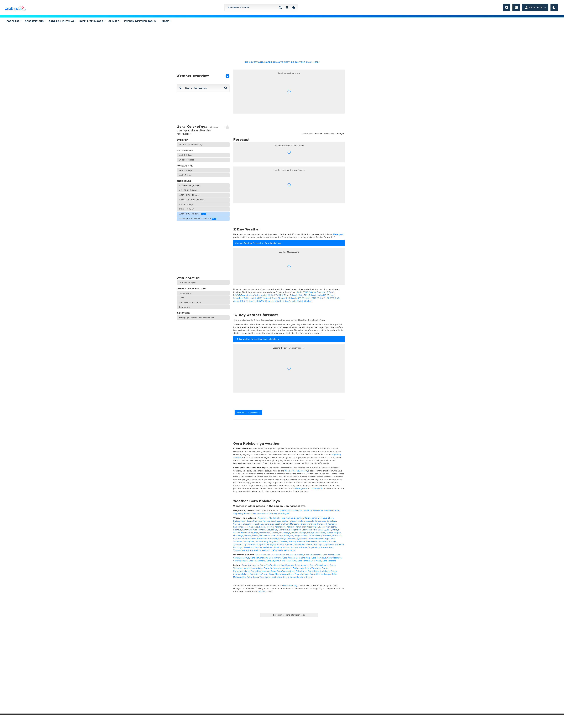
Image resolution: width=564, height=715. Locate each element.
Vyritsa (257, 550)
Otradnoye (238, 535)
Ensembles (184, 181)
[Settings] (506, 7)
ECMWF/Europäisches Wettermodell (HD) (253, 295)
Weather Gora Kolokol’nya (191, 144)
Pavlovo (263, 535)
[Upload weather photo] (516, 7)
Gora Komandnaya (259, 558)
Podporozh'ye (301, 535)
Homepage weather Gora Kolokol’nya (196, 317)
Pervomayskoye (275, 535)
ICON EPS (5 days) (188, 190)
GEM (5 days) (318, 298)
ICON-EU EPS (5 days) (190, 185)
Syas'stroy (264, 544)
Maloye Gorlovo (331, 510)
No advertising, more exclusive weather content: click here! (282, 62)
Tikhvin (280, 544)
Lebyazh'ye (272, 530)
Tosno (309, 544)
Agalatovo (263, 518)
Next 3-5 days (185, 155)
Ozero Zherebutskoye (320, 574)
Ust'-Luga (237, 547)
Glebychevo (248, 524)
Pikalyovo (288, 535)
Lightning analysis (187, 282)
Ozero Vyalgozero (250, 565)
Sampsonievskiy (316, 538)
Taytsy (273, 544)
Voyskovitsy (314, 547)
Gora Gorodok (296, 554)
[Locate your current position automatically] (286, 7)
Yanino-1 (266, 550)
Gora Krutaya (275, 558)
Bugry (249, 521)
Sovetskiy (323, 541)
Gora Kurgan (289, 558)
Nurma (330, 532)
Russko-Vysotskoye (277, 538)
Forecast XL (185, 166)
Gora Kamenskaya (331, 554)
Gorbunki (259, 524)
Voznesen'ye (327, 547)
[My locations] (293, 7)
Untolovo (339, 544)
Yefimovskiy (277, 550)
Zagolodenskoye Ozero (301, 577)
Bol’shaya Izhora (326, 518)
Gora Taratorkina (288, 561)
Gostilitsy (307, 510)
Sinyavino (273, 541)
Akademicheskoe (277, 518)
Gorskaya (269, 524)
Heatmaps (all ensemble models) (197, 218)
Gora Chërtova (263, 554)
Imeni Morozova (291, 524)
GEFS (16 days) (186, 204)
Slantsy (292, 541)
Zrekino (283, 510)
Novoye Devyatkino (316, 532)
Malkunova (272, 513)
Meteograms (185, 150)
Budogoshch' (239, 521)
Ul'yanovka (329, 544)
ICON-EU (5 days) (307, 295)
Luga (320, 530)
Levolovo (261, 513)
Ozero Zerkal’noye (258, 574)
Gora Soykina (273, 561)
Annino (289, 518)
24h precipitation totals (190, 302)
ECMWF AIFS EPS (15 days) (192, 199)
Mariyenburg (247, 532)
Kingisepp (253, 527)
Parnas (247, 535)
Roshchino (262, 538)
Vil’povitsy (238, 513)
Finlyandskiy (294, 521)
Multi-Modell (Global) (302, 301)
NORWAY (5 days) (265, 301)
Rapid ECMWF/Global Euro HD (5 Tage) (315, 292)
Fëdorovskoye (318, 521)
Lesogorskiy (295, 530)
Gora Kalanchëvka (313, 554)
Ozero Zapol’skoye (279, 571)
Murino (275, 532)
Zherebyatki (283, 513)
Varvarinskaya (295, 510)
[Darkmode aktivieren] (554, 7)
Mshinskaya (264, 532)
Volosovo (303, 547)
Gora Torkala (304, 561)
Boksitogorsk (310, 518)
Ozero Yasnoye (301, 565)
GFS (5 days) (304, 298)
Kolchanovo (280, 527)
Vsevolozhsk (239, 550)
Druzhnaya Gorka (279, 521)
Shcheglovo (249, 541)
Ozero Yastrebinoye (319, 565)
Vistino (286, 547)
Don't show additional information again (289, 615)
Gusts (181, 297)
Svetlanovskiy (239, 544)
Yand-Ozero (265, 577)
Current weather (188, 278)
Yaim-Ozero (252, 577)
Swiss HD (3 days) (326, 295)
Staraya (332, 541)
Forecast (13, 21)
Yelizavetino (289, 550)
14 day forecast (186, 160)
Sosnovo (301, 541)
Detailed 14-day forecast (248, 412)
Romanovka (250, 538)
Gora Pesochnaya (257, 561)
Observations (34, 21)
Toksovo (288, 544)
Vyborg (249, 550)
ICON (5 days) (247, 301)
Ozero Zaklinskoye (295, 568)
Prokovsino (238, 538)
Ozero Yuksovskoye (253, 568)
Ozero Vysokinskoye (283, 565)
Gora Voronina (329, 561)
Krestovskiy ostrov (328, 527)
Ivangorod (322, 524)
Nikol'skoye (284, 532)
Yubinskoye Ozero (280, 577)
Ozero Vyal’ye (266, 565)
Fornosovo (306, 521)
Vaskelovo (248, 547)
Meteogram (338, 234)
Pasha (255, 535)
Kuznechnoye (259, 530)
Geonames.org (290, 585)
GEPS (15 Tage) (186, 209)
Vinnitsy (278, 547)
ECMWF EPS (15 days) (190, 195)
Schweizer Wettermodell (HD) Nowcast (252, 298)
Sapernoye (330, 538)
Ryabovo (291, 538)
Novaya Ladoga (298, 532)
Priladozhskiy (315, 535)
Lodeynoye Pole (309, 530)
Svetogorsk (252, 544)
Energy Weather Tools (140, 21)
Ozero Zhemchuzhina (298, 574)
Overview (182, 140)
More (166, 21)
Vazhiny (258, 547)
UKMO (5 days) (282, 301)
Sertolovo (237, 541)
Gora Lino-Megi (303, 558)
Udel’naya (317, 544)
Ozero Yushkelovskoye (274, 568)
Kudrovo (237, 530)
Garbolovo (331, 521)
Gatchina (237, 524)
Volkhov (294, 547)
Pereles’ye (318, 510)
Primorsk (327, 535)
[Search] (280, 7)
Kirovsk (270, 527)
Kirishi (262, 527)
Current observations (191, 288)
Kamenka (332, 524)
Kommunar (301, 527)
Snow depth (184, 307)
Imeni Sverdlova (308, 524)
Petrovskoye (250, 513)
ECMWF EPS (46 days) (192, 214)
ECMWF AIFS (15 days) (285, 295)
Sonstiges (183, 313)
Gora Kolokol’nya (241, 558)
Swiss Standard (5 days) (284, 298)
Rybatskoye (302, 538)
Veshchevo (268, 547)
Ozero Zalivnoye (313, 568)
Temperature (185, 293)
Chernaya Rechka (261, 521)
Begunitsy (298, 518)
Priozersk (336, 535)
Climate (114, 21)
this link (261, 591)
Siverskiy (283, 541)
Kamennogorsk (240, 527)
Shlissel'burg (262, 541)
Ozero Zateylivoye (298, 571)
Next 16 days (185, 175)
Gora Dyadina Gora (280, 554)
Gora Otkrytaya (240, 561)
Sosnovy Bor (311, 541)
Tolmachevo (299, 544)
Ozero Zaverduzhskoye (319, 571)
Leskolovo (283, 530)
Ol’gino (337, 532)
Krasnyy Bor (312, 527)
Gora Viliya (316, 561)
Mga (256, 532)
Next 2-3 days (185, 170)
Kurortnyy (247, 530)
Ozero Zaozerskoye (260, 571)
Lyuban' (327, 530)
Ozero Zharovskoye (278, 574)
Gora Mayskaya (319, 558)
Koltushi (290, 527)
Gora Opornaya (334, 558)
